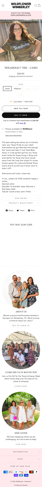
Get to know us (21, 325)
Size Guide (21, 198)
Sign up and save (20, 466)
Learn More (21, 386)
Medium (17, 88)
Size (21, 84)
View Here (21, 444)
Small (7, 88)
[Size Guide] (21, 411)
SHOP (20, 459)
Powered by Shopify (21, 485)
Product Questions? (21, 203)
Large (27, 88)
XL (36, 88)
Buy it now (21, 115)
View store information (13, 135)
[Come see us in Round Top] (21, 350)
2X (21, 94)
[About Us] (21, 289)
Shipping (12, 76)
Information (20, 452)
